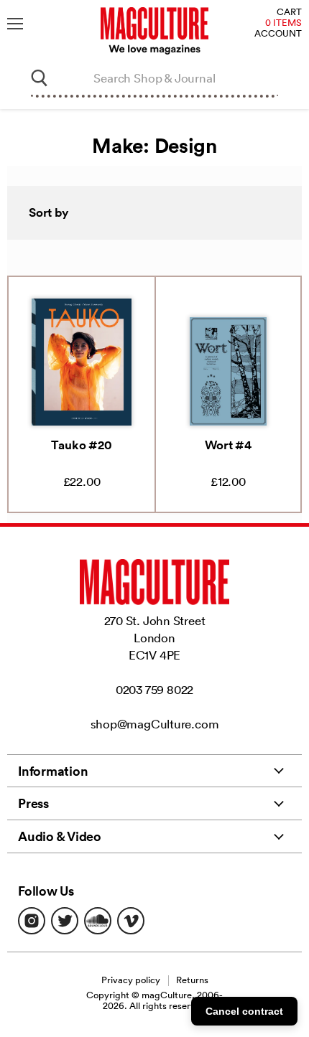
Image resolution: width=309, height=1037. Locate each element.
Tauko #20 (81, 445)
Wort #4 (228, 445)
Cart (289, 12)
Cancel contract (244, 1011)
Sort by (49, 212)
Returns (192, 980)
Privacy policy (130, 980)
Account (278, 34)
